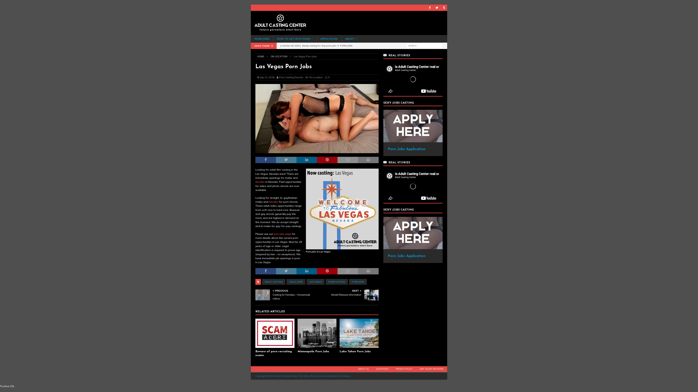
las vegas (315, 281)
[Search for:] (424, 45)
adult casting (274, 281)
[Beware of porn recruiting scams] (274, 333)
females (260, 181)
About (349, 38)
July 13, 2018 (267, 77)
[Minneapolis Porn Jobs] (317, 333)
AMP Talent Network (432, 369)
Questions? (382, 369)
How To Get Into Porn (293, 38)
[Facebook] (430, 8)
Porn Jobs (261, 38)
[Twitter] (437, 8)
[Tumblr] (444, 8)
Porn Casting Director (291, 77)
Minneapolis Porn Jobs (313, 351)
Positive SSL (7, 386)
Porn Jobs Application (406, 149)
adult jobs (296, 281)
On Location (316, 77)
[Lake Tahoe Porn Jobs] (359, 333)
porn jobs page (282, 234)
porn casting (336, 281)
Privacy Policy (404, 369)
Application (329, 38)
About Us (363, 369)
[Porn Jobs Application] (413, 140)
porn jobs (358, 281)
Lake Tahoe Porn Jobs (355, 351)
